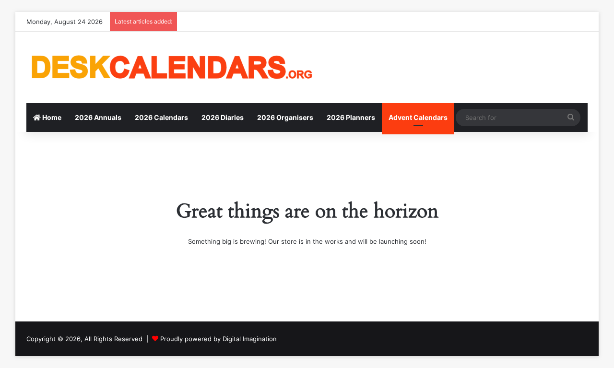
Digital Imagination (250, 339)
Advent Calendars (418, 117)
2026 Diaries (222, 117)
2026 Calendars (161, 117)
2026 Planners (351, 117)
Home (51, 117)
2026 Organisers (285, 117)
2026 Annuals (98, 117)
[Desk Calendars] (170, 67)
